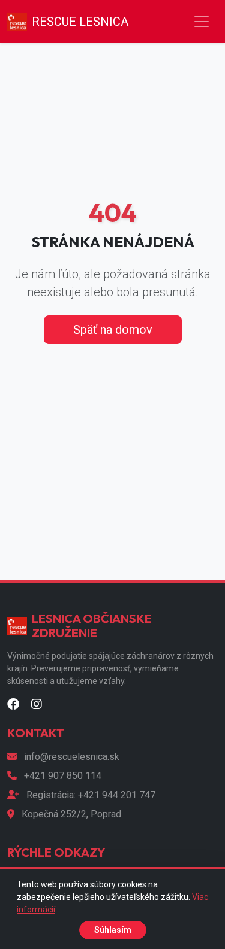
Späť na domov (112, 330)
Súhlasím (112, 930)
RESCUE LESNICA (80, 21)
